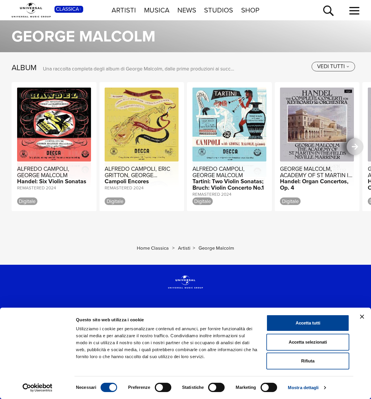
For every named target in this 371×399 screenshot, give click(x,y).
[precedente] (16, 146)
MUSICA (157, 10)
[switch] (163, 387)
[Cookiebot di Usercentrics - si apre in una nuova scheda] (37, 387)
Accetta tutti (308, 322)
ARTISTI (124, 10)
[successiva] (355, 146)
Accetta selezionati (308, 342)
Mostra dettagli (303, 387)
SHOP (250, 10)
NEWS (186, 10)
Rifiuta (307, 360)
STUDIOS (218, 10)
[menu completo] (354, 11)
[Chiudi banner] (362, 317)
